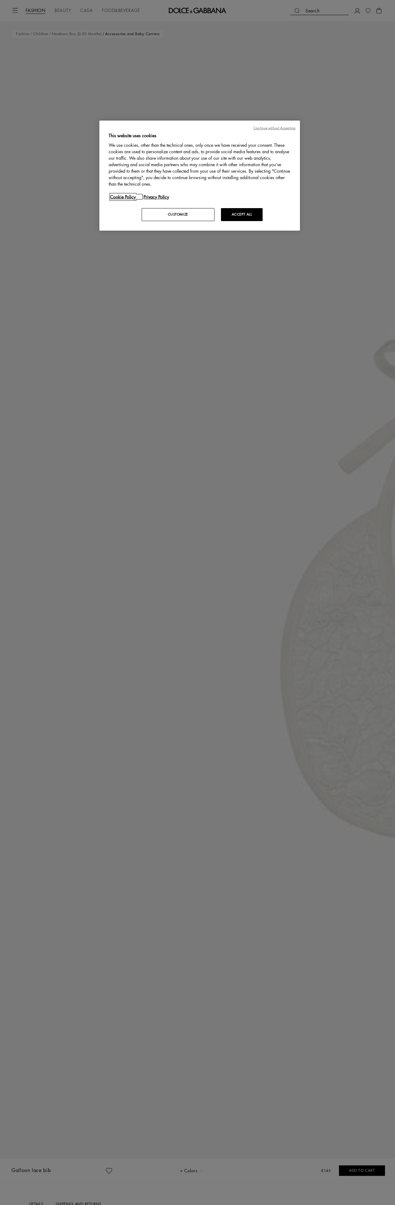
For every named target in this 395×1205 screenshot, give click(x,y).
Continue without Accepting (274, 128)
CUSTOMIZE (178, 214)
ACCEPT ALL (242, 214)
